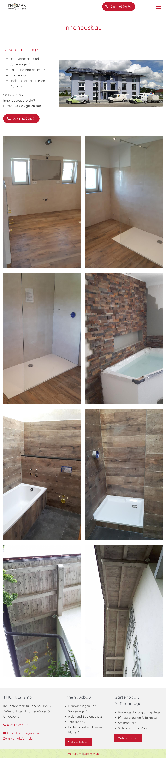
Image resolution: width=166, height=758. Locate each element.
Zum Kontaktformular (18, 738)
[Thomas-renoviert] (111, 61)
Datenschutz (91, 753)
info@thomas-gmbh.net (24, 733)
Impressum (74, 753)
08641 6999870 (17, 725)
